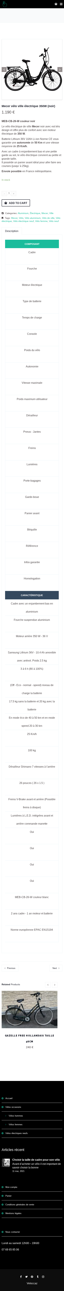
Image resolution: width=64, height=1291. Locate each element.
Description (11, 231)
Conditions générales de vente (19, 1204)
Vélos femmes (15, 1124)
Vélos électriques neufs (16, 1133)
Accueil (8, 1098)
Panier (8, 1196)
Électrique (35, 213)
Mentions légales (13, 1213)
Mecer (45, 213)
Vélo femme (41, 221)
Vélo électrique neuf (23, 221)
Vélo (21, 218)
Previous (11, 968)
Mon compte (11, 1187)
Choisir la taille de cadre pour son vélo (36, 1159)
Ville (51, 213)
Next (55, 968)
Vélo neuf (54, 221)
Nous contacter (12, 1232)
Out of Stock (29, 1012)
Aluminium (23, 213)
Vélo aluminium (33, 218)
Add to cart (18, 203)
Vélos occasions (13, 1107)
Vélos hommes (16, 1116)
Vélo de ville (48, 218)
